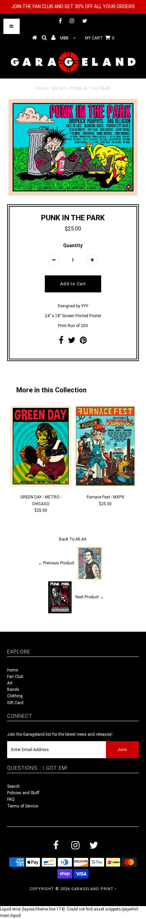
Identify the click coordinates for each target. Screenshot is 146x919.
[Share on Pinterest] (83, 341)
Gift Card (15, 702)
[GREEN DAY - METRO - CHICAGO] (40, 485)
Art (10, 683)
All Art (59, 88)
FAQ (11, 799)
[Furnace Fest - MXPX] (105, 485)
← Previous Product (56, 563)
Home (41, 88)
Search (13, 786)
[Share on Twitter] (71, 341)
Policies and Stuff (23, 792)
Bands (13, 689)
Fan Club (15, 676)
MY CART (99, 38)
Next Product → (89, 597)
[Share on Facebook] (61, 341)
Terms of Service (22, 806)
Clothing (15, 696)
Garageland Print (92, 889)
